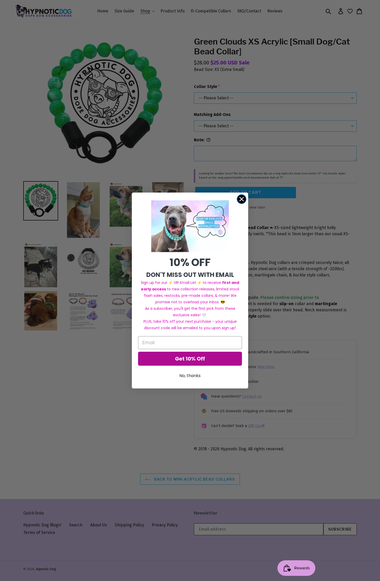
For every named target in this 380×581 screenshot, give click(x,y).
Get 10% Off (190, 358)
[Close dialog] (241, 199)
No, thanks (190, 376)
